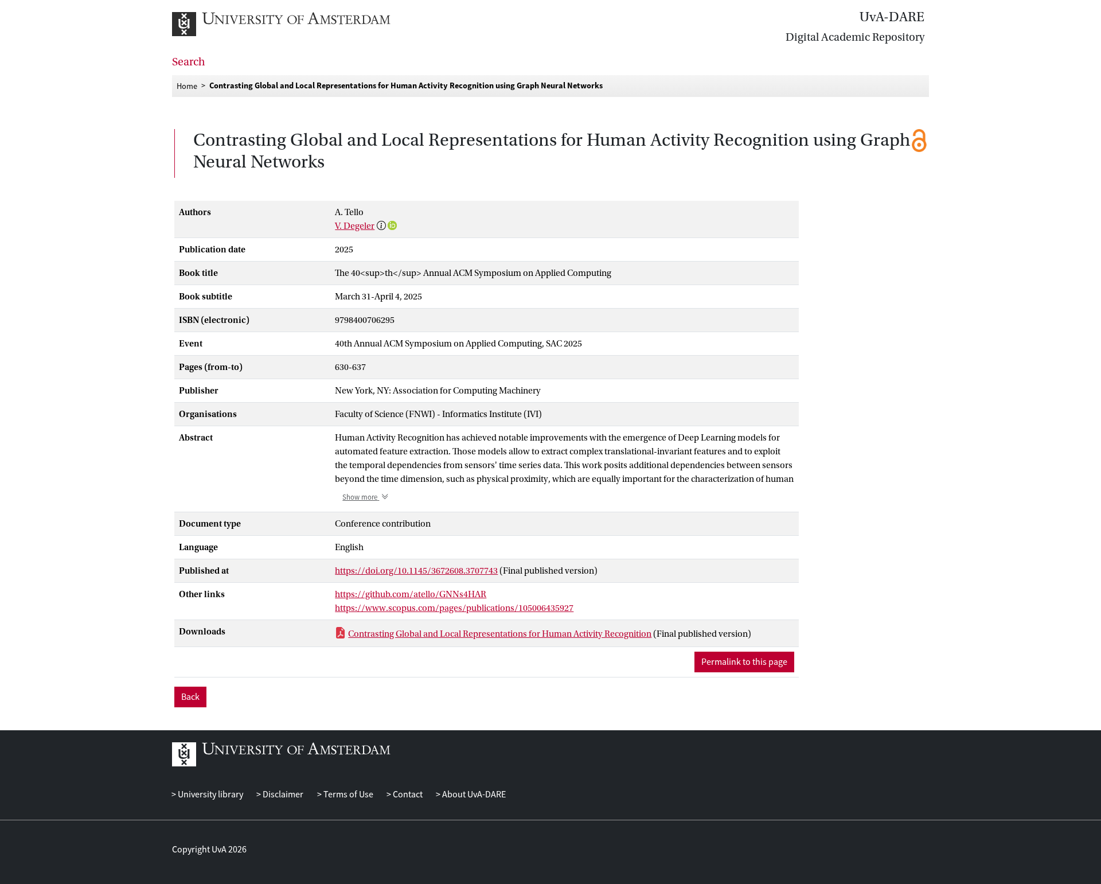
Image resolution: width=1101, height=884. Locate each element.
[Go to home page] (294, 24)
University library (209, 794)
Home (187, 85)
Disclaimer (282, 794)
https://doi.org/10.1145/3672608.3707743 (416, 571)
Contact (407, 794)
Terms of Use (347, 794)
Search (188, 62)
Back (190, 697)
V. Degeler (354, 226)
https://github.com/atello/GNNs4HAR (410, 594)
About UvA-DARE (473, 794)
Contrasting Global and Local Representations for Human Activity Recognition (499, 634)
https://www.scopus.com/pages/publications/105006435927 (454, 608)
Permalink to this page (744, 662)
